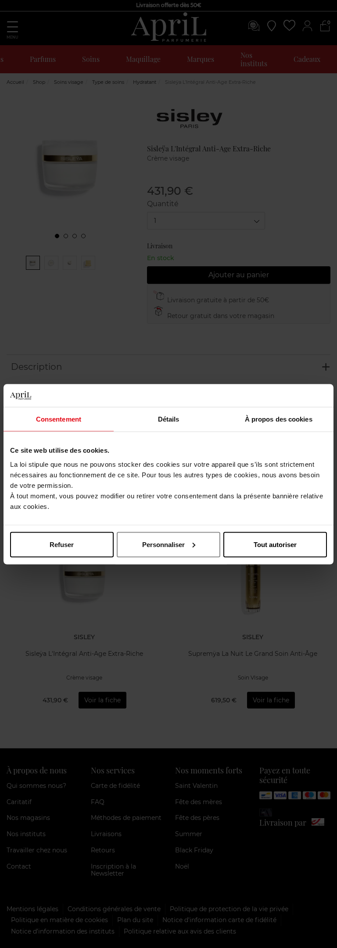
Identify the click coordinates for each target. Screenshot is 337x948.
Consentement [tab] (58, 419)
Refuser (62, 544)
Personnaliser (163, 544)
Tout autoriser (275, 544)
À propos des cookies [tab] (278, 419)
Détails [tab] (168, 419)
